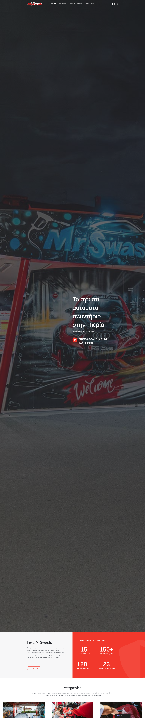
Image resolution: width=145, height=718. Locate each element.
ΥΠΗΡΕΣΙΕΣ (62, 4)
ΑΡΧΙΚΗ (53, 4)
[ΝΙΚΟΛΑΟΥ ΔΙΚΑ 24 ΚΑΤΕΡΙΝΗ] (74, 339)
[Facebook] (112, 4)
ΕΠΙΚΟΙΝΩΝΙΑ (90, 4)
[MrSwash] (34, 4)
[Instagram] (114, 4)
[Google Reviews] (117, 4)
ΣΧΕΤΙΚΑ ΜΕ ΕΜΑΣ (76, 4)
